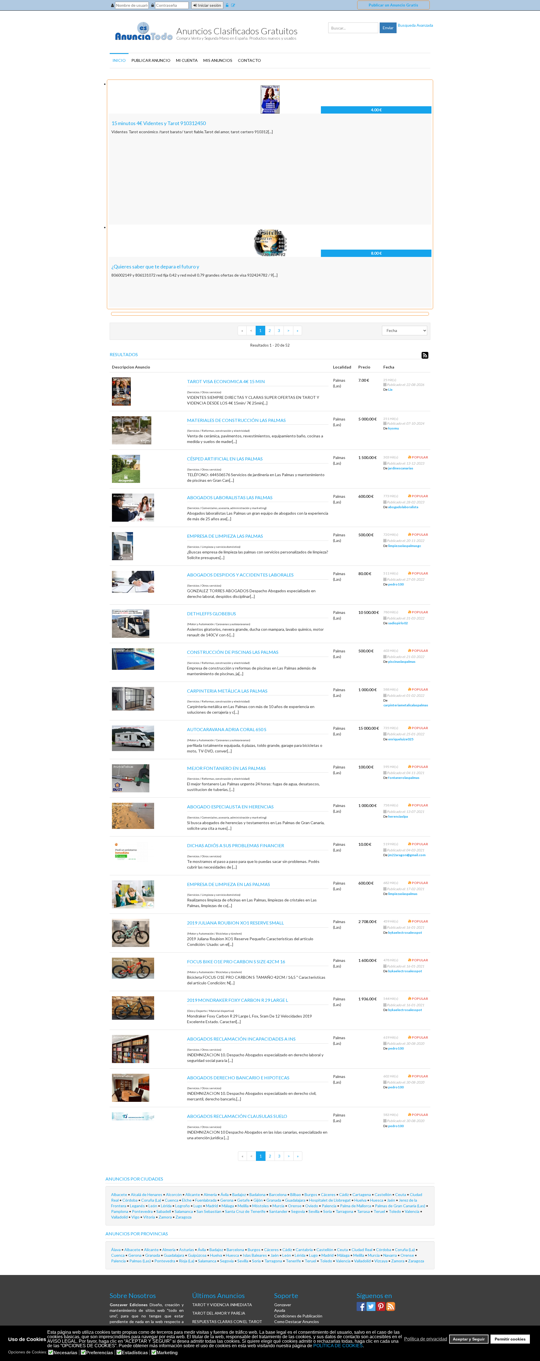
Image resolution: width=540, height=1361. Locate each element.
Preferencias (99, 1353)
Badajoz (239, 1194)
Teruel (380, 1211)
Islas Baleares (255, 1255)
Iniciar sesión (209, 5)
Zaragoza (184, 1217)
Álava (116, 1249)
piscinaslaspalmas (401, 661)
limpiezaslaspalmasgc (404, 546)
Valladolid (120, 1217)
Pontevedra (143, 1211)
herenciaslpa (398, 816)
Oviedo (312, 1205)
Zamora (166, 1217)
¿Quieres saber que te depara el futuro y (155, 266)
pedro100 (396, 584)
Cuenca (172, 1200)
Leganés (138, 1205)
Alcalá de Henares (147, 1194)
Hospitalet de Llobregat (330, 1200)
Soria (328, 1211)
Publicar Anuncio (150, 60)
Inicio (119, 60)
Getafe (244, 1200)
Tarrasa (364, 1211)
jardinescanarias (400, 468)
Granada (274, 1200)
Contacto (249, 60)
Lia (390, 389)
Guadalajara (295, 1200)
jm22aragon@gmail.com (407, 855)
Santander (278, 1211)
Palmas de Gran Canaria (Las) (400, 1205)
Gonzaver (282, 1304)
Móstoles (261, 1205)
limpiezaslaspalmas (402, 894)
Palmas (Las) (140, 1260)
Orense (295, 1205)
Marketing (167, 1353)
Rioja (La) (187, 1260)
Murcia (279, 1205)
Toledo (395, 1211)
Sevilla (314, 1211)
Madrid (212, 1205)
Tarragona (345, 1211)
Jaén (391, 1200)
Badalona (257, 1194)
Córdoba (130, 1200)
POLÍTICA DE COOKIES (338, 1345)
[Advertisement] (270, 179)
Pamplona (120, 1211)
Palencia (329, 1205)
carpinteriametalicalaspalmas (405, 705)
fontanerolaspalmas (403, 778)
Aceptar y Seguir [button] (469, 1339)
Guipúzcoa (197, 1255)
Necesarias (65, 1353)
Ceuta (401, 1194)
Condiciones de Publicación (298, 1315)
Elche (187, 1200)
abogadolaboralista (403, 507)
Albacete (119, 1194)
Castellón (383, 1194)
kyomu (393, 428)
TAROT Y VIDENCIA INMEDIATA (222, 1304)
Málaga (228, 1205)
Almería (211, 1194)
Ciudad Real (362, 1249)
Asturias (187, 1249)
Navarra (390, 1255)
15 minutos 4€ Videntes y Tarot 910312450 (158, 123)
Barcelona (278, 1194)
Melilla (243, 1205)
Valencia (412, 1211)
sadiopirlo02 (398, 623)
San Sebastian (209, 1211)
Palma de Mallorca (356, 1205)
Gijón (258, 1200)
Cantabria (305, 1249)
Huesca (377, 1200)
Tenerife (294, 1260)
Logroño (183, 1205)
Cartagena (362, 1194)
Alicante (193, 1194)
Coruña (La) (151, 1200)
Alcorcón (174, 1194)
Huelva (360, 1200)
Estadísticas (135, 1353)
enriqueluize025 (400, 739)
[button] (402, 1339)
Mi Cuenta (187, 60)
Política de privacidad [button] (425, 1339)
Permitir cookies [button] (510, 1339)
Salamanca (184, 1211)
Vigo (135, 1217)
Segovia (298, 1211)
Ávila (225, 1194)
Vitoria (149, 1217)
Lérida (166, 1205)
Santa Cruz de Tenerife (245, 1211)
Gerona (227, 1200)
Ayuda (279, 1310)
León (153, 1205)
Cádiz (344, 1194)
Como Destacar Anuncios (296, 1321)
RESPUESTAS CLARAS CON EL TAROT (227, 1321)
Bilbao (296, 1194)
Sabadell (164, 1211)
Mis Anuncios (217, 60)
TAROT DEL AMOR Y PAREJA (218, 1313)
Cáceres (328, 1194)
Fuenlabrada (206, 1200)
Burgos (311, 1194)
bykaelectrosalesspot (405, 932)
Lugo (198, 1205)
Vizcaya (381, 1260)
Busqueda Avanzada (415, 25)
